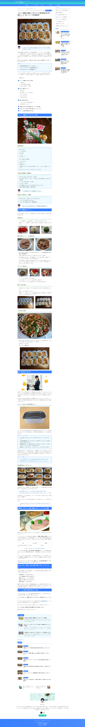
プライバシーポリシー (38, 720)
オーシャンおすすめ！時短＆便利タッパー (27, 102)
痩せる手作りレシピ (21, 639)
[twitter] (41, 713)
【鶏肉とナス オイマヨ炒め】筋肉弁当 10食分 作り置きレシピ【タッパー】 (36, 647)
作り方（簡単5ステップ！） (25, 88)
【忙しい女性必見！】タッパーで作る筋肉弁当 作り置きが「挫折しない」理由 (34, 459)
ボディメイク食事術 (35, 5)
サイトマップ (48, 720)
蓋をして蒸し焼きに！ (24, 95)
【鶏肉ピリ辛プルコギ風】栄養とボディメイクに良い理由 (30, 106)
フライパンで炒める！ (24, 94)
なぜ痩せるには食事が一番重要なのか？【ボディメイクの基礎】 (35, 617)
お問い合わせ (43, 720)
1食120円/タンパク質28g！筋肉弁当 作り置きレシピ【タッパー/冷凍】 (35, 492)
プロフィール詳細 (42, 715)
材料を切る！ (22, 90)
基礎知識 (26, 5)
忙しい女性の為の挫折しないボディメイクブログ (42, 722)
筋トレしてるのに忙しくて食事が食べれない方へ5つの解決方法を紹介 (65, 62)
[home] (44, 713)
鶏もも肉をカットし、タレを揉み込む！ (27, 92)
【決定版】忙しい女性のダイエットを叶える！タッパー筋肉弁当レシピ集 (37, 632)
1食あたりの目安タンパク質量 (25, 86)
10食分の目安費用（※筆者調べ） (25, 84)
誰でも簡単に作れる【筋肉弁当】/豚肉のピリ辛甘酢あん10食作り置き (65, 71)
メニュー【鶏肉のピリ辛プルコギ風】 (26, 80)
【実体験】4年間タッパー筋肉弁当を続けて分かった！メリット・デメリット (33, 460)
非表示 (23, 77)
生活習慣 (50, 5)
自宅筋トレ (42, 5)
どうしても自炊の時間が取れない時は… (27, 110)
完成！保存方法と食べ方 (24, 100)
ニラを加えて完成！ (23, 97)
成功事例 (58, 5)
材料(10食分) (22, 82)
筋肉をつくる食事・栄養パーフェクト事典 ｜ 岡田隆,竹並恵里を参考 (35, 548)
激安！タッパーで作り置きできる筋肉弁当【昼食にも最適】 (32, 491)
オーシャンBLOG (19, 2)
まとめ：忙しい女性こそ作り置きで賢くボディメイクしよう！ (31, 108)
